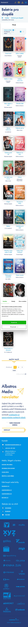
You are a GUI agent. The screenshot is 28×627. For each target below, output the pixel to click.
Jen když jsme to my (8, 178)
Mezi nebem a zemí (8, 104)
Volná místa (5, 472)
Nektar (8, 226)
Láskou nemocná (19, 79)
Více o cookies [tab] (22, 301)
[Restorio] (7, 610)
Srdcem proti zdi (8, 153)
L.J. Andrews (8, 132)
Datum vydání (8, 30)
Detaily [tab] (13, 301)
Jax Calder (8, 279)
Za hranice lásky (20, 202)
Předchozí (9, 367)
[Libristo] (21, 603)
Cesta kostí (8, 53)
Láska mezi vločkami (20, 251)
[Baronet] (8, 603)
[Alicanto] (20, 560)
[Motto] (21, 525)
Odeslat (7, 430)
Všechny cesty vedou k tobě (8, 251)
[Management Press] (21, 549)
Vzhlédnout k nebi (19, 227)
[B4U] (9, 555)
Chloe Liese (19, 130)
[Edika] (7, 541)
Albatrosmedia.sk (7, 493)
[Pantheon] (6, 586)
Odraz (20, 177)
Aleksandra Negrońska (19, 180)
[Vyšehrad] (8, 572)
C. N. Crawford (8, 228)
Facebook (7, 511)
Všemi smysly (20, 275)
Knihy (7, 18)
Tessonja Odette (19, 56)
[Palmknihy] (21, 579)
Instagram (8, 508)
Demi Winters (8, 55)
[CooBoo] (14, 525)
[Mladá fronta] (7, 596)
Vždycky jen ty (20, 128)
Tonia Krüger (19, 254)
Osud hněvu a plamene (8, 349)
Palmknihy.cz (5, 486)
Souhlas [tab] (5, 301)
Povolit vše (14, 322)
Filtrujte (14, 25)
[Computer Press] (6, 549)
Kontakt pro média (7, 464)
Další (14, 370)
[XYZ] (9, 533)
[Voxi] (21, 572)
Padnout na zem (20, 153)
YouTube (7, 514)
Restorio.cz (5, 497)
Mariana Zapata (8, 107)
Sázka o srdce (8, 79)
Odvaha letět (19, 103)
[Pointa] (20, 586)
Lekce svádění (20, 53)
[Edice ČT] (6, 579)
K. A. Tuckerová (8, 352)
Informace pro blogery (8, 468)
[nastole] (20, 541)
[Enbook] (20, 610)
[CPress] (7, 560)
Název (5, 33)
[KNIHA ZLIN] (12, 565)
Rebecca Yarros (19, 105)
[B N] (8, 69)
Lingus (8, 202)
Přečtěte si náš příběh (8, 476)
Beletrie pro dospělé (17, 18)
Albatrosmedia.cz (7, 490)
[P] (8, 44)
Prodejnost (7, 31)
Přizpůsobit (13, 327)
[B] (20, 94)
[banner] (5, 2)
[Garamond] (19, 596)
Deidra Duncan (19, 82)
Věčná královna (8, 129)
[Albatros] (6, 525)
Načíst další (14, 359)
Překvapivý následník (8, 276)
